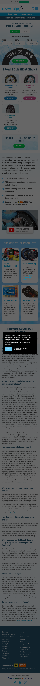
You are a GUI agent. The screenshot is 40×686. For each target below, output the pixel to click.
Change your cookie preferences (20, 349)
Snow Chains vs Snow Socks (28, 277)
